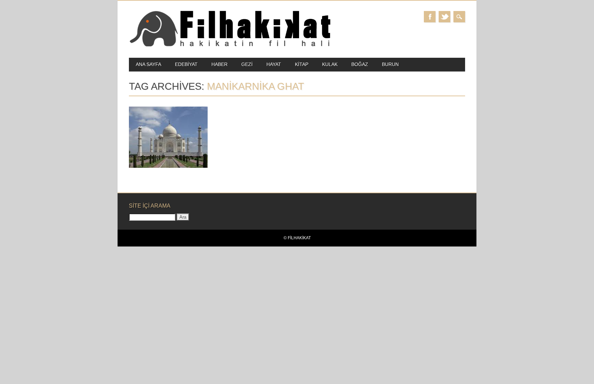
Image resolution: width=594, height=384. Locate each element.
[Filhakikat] (230, 45)
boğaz (359, 64)
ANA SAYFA (148, 64)
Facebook (430, 16)
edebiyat (186, 64)
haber (219, 64)
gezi (247, 64)
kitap (301, 64)
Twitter (444, 16)
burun (390, 64)
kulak (330, 64)
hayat (273, 64)
